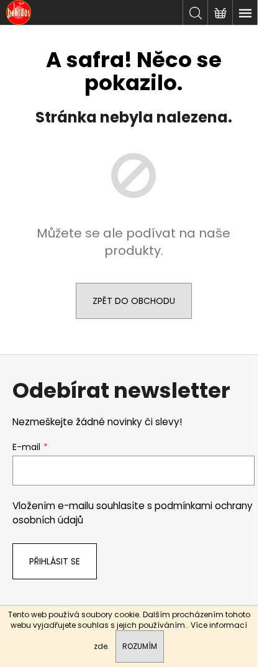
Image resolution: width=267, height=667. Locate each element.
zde (100, 646)
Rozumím (139, 646)
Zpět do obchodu (134, 301)
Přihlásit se (54, 561)
